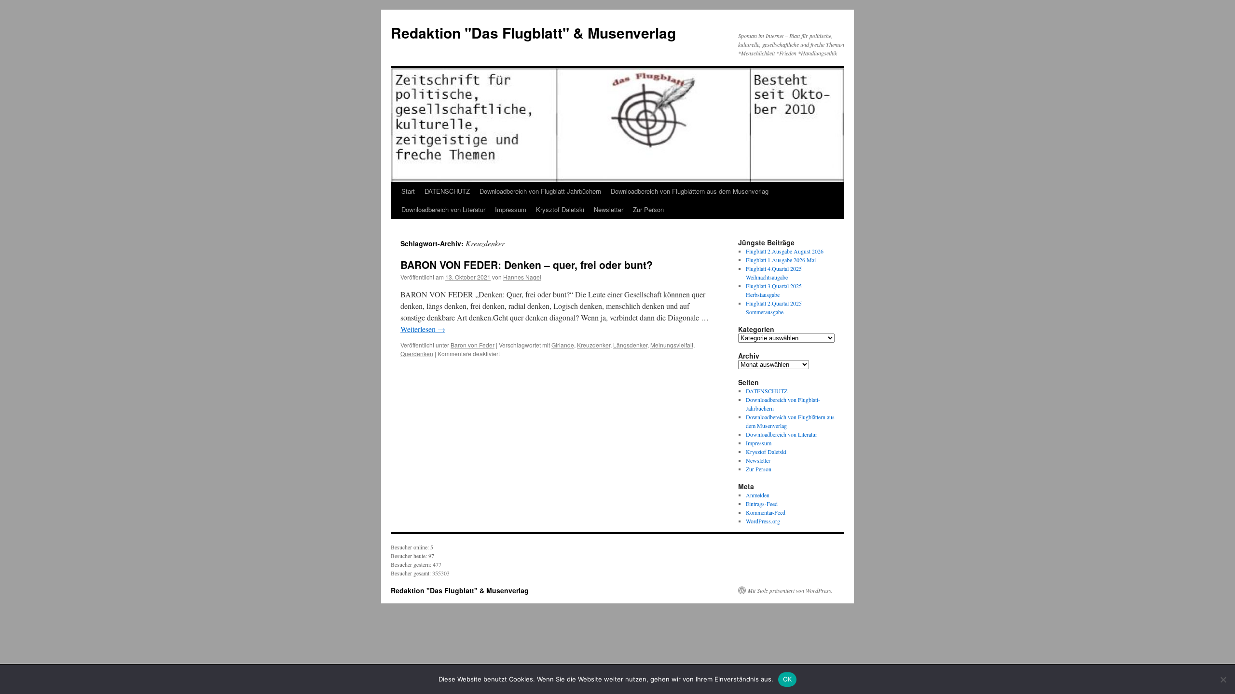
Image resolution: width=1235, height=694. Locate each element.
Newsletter (608, 209)
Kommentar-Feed (765, 512)
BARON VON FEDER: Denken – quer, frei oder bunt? (526, 264)
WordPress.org (763, 521)
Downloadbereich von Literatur (443, 209)
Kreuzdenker (593, 345)
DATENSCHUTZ (447, 191)
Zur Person (648, 209)
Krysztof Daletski (560, 209)
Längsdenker (630, 345)
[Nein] (1223, 679)
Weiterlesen (422, 329)
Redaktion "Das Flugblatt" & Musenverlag (533, 32)
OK (787, 679)
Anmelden (757, 495)
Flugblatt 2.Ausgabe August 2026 (784, 251)
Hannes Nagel (522, 277)
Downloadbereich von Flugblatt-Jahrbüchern (540, 191)
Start (408, 191)
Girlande (562, 345)
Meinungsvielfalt (671, 345)
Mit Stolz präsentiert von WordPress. (790, 590)
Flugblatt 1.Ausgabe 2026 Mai (781, 260)
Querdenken (416, 353)
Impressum (510, 209)
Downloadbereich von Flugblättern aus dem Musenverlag (689, 191)
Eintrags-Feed (762, 503)
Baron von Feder (472, 345)
